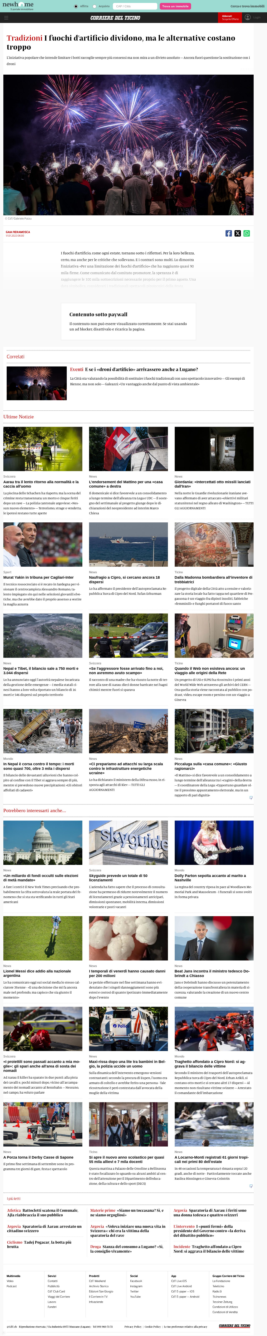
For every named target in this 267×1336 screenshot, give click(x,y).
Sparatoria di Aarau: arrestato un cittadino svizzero (44, 1228)
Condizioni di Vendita (225, 1312)
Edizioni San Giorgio (101, 1291)
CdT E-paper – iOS (182, 1291)
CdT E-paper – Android (185, 1296)
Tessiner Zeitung (222, 1302)
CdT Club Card (56, 1291)
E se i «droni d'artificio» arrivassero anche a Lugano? (134, 369)
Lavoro (52, 1302)
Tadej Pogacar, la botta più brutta (39, 1244)
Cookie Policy (153, 1326)
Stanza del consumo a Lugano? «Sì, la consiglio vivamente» (126, 1248)
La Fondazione (221, 1281)
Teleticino (218, 1286)
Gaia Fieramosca (18, 232)
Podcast (12, 1286)
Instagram (136, 1286)
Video (10, 1281)
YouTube (135, 1296)
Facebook (136, 1281)
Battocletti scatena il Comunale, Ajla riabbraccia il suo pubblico (42, 1212)
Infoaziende (96, 1302)
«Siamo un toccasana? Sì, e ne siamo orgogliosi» (127, 1212)
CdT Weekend (97, 1281)
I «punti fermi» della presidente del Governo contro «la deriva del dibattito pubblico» (210, 1231)
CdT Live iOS (179, 1281)
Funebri (52, 1307)
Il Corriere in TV (98, 1296)
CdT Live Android (181, 1286)
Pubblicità (53, 1286)
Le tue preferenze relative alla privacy (185, 1326)
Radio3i (217, 1291)
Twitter (134, 1291)
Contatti (53, 1281)
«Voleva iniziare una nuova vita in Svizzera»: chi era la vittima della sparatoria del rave (127, 1231)
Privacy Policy (133, 1326)
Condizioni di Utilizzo (225, 1307)
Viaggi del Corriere (59, 1296)
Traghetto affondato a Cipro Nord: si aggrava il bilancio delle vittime (209, 1248)
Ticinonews (219, 1296)
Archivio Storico (99, 1286)
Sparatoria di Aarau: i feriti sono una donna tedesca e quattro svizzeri (210, 1212)
